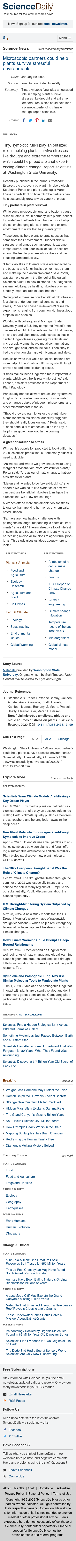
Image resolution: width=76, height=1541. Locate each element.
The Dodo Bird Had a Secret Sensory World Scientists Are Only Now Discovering (36, 1352)
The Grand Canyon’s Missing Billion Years (35, 1114)
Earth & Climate (17, 612)
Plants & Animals (18, 562)
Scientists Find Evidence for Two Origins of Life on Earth (38, 1342)
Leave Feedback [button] (20, 1470)
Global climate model (58, 646)
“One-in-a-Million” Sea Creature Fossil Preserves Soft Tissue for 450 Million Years (35, 1262)
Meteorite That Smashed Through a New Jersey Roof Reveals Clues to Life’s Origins (39, 1307)
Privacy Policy (15, 1493)
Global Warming (22, 644)
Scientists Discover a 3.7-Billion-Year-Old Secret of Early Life (38, 1063)
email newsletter (55, 23)
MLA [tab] (35, 739)
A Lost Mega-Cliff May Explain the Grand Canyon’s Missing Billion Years (34, 1297)
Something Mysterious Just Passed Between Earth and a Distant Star (38, 1037)
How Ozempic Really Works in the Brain (33, 1127)
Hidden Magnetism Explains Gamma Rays (35, 1108)
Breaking (9, 1080)
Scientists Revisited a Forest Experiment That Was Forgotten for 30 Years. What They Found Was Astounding (38, 1050)
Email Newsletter (20, 1394)
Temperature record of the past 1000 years (60, 626)
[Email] (50, 120)
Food (9, 1170)
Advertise (63, 1488)
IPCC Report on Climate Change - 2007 (61, 588)
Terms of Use (62, 1493)
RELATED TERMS (54, 553)
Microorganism (59, 638)
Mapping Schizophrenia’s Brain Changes (34, 1133)
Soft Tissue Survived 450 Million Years (32, 1120)
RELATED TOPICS (16, 553)
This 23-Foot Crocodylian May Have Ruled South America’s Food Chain (35, 1271)
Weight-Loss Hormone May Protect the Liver (36, 1090)
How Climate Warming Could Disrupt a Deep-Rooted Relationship (36, 942)
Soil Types (18, 604)
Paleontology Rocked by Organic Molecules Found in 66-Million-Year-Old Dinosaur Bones (37, 1333)
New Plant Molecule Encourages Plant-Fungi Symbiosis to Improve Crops (36, 834)
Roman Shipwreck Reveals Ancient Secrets (36, 1096)
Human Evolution (18, 1227)
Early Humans (16, 1220)
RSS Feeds (17, 1400)
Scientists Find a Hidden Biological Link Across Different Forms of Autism (35, 1026)
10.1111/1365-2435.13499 (54, 724)
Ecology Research (17, 583)
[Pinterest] (37, 120)
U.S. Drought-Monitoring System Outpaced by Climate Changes (37, 906)
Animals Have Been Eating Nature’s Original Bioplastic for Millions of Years (36, 1281)
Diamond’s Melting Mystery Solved (30, 1145)
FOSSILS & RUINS (13, 1214)
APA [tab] (48, 739)
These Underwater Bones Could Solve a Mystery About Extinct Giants (34, 1317)
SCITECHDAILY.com (30, 1014)
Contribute (46, 1488)
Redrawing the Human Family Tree (30, 1139)
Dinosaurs (13, 1233)
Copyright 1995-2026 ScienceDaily (30, 1499)
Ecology (16, 620)
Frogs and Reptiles (19, 1182)
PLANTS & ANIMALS (14, 1164)
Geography (13, 1202)
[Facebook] (23, 120)
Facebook (15, 1429)
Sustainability (20, 626)
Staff (31, 1488)
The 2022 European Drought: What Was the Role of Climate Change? (35, 870)
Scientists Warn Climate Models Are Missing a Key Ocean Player (36, 798)
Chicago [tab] (64, 739)
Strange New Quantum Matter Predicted (33, 1102)
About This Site (13, 1488)
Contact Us (16, 1476)
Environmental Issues (21, 635)
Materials (9, 670)
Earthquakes (14, 1208)
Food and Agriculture (18, 572)
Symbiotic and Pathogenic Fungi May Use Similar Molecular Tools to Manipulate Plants (35, 978)
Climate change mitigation (59, 613)
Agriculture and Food (21, 594)
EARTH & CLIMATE (13, 1189)
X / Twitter (15, 1436)
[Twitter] (30, 120)
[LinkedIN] (43, 120)
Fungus (54, 577)
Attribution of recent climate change (59, 566)
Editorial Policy (38, 1493)
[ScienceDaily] (28, 6)
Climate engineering (57, 601)
